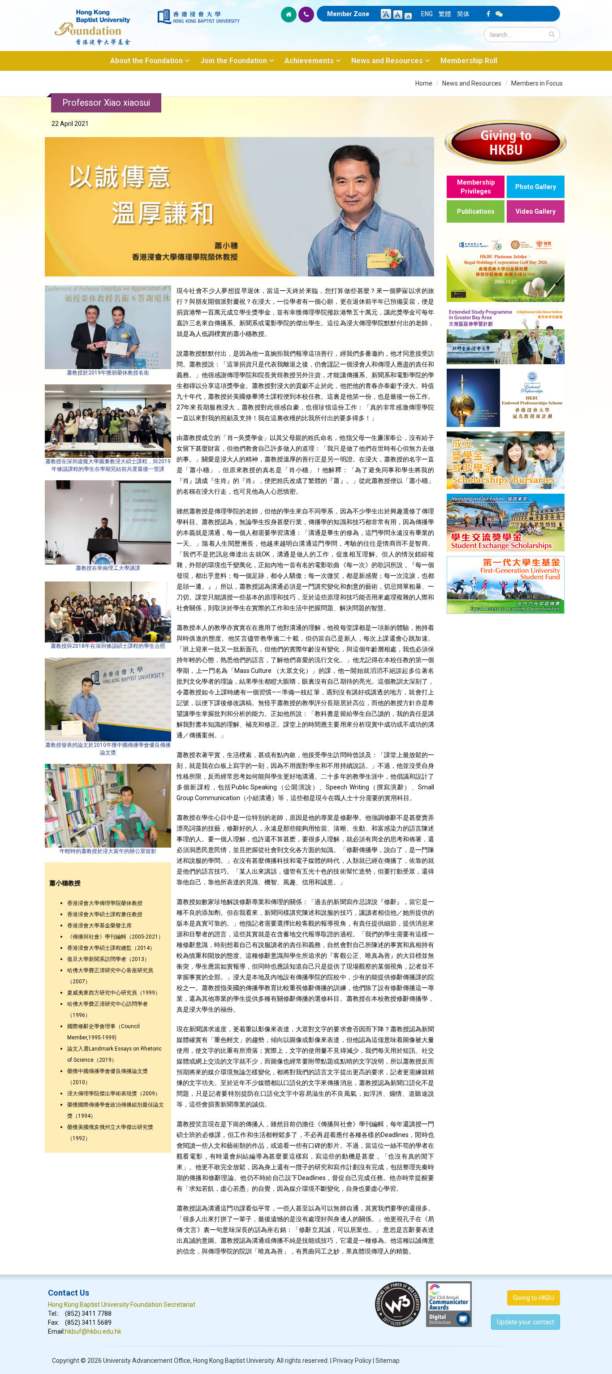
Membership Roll (468, 60)
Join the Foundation (233, 60)
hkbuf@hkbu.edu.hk (93, 1331)
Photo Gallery (535, 186)
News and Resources (387, 60)
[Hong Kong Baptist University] (198, 16)
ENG (427, 13)
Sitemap (387, 1360)
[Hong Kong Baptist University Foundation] (102, 22)
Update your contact (525, 1322)
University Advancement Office (146, 1360)
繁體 (445, 13)
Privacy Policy (352, 1360)
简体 (463, 13)
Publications (476, 211)
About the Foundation (146, 60)
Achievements (309, 60)
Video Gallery (536, 211)
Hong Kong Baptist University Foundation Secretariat (121, 1304)
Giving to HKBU (533, 1297)
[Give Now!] (505, 141)
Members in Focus (537, 83)
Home (423, 83)
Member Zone (348, 13)
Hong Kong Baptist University (233, 1360)
